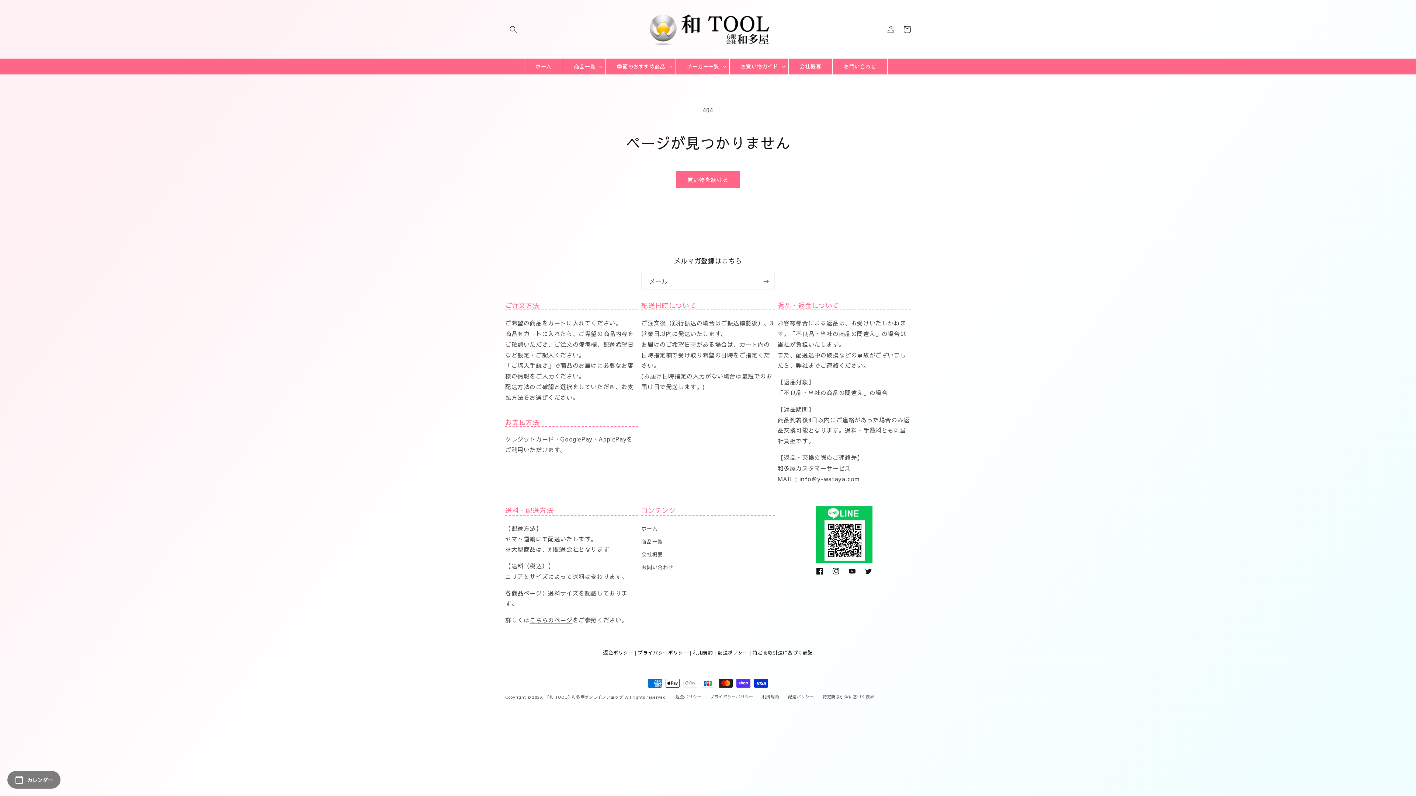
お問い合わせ (657, 567)
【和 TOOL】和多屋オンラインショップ (584, 697)
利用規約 (703, 652)
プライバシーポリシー (663, 652)
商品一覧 (652, 541)
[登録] (766, 281)
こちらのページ (551, 620)
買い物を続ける (708, 180)
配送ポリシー (733, 652)
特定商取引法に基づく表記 (783, 652)
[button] (513, 29)
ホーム (649, 528)
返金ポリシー (618, 652)
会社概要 (652, 554)
